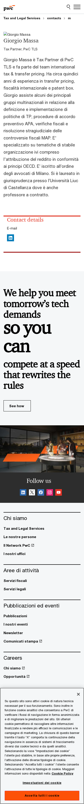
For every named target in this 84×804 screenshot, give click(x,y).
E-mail (12, 228)
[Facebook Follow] (41, 493)
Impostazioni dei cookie (42, 783)
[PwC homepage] (9, 7)
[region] (42, 746)
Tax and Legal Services (22, 18)
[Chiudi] (78, 694)
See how (16, 406)
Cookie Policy (62, 773)
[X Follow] (32, 493)
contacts (54, 18)
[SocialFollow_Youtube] (58, 493)
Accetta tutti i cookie (42, 795)
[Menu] (77, 7)
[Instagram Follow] (49, 493)
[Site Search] (68, 7)
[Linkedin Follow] (23, 493)
